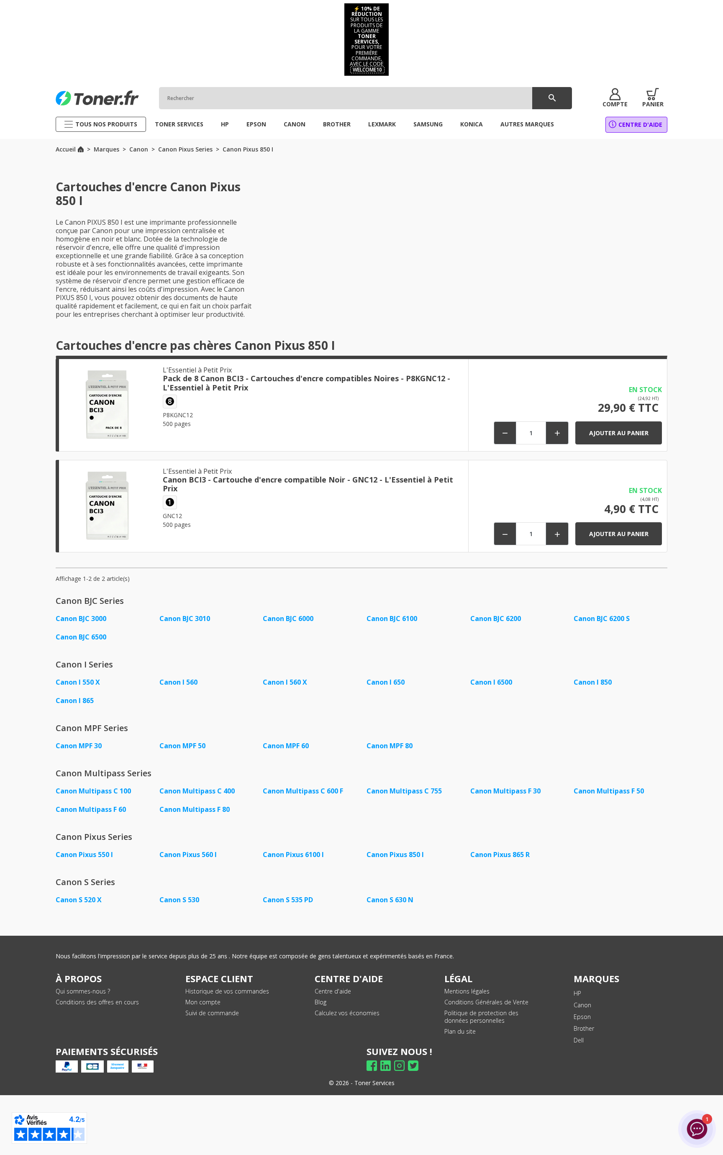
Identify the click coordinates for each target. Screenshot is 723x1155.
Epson (582, 1017)
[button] (615, 98)
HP (577, 993)
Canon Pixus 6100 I (293, 854)
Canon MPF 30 (79, 745)
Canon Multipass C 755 (404, 791)
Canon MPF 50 (182, 745)
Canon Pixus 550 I (84, 854)
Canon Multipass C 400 (197, 791)
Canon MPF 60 (286, 745)
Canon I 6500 (491, 682)
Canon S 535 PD (288, 899)
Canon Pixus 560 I (188, 854)
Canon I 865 (75, 700)
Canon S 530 (179, 899)
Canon (582, 1005)
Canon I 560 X (285, 682)
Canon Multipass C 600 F (303, 791)
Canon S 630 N (390, 899)
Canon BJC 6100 (392, 618)
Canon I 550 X (78, 682)
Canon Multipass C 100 (93, 791)
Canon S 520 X (79, 899)
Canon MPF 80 (390, 745)
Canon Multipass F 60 (91, 809)
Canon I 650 (386, 682)
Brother (584, 1028)
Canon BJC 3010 (184, 618)
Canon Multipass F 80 (194, 809)
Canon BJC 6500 (81, 637)
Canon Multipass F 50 (609, 791)
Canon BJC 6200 (495, 618)
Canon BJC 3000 (81, 618)
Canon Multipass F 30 (505, 791)
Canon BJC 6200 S (602, 618)
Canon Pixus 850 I (395, 854)
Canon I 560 (178, 682)
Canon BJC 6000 (288, 618)
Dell (579, 1040)
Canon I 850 (593, 682)
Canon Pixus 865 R (500, 854)
